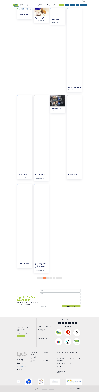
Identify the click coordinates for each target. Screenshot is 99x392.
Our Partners (33, 357)
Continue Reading (22, 17)
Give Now (72, 355)
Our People (33, 356)
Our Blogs (33, 360)
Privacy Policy (45, 389)
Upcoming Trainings (61, 358)
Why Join (27, 5)
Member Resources (48, 358)
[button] (61, 5)
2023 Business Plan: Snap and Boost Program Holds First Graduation (40, 266)
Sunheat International (74, 87)
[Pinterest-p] (66, 323)
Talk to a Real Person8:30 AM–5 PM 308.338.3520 (21, 330)
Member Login (47, 360)
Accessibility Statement (21, 366)
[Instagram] (73, 323)
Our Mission (33, 354)
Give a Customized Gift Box (75, 359)
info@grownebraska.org (22, 333)
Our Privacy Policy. (64, 311)
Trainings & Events (40, 5)
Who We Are (21, 5)
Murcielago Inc (56, 108)
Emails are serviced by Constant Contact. (56, 311)
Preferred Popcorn (24, 14)
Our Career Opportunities (36, 358)
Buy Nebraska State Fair (61, 364)
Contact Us (54, 5)
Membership (34, 5)
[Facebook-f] (59, 323)
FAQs (32, 361)
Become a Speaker (74, 363)
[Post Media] (24, 10)
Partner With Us (73, 356)
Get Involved (48, 5)
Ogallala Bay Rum (40, 18)
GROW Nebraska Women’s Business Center (61, 371)
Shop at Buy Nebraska (75, 361)
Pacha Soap (55, 19)
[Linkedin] (69, 323)
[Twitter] (63, 323)
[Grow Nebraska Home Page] (22, 354)
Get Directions (21, 369)
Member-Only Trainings (60, 361)
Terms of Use (51, 389)
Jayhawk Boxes (72, 174)
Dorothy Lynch (23, 174)
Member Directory (48, 356)
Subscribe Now (72, 306)
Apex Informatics (24, 263)
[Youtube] (76, 323)
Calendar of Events (61, 357)
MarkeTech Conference (59, 367)
